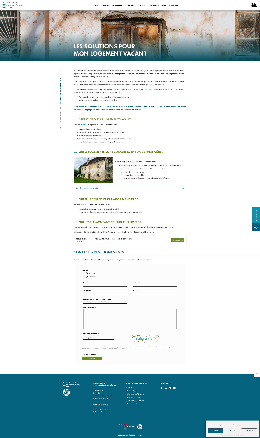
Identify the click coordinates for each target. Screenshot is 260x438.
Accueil (60, 127)
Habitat (60, 109)
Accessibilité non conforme (135, 401)
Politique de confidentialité (237, 435)
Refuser (232, 431)
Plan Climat (148, 89)
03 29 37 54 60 (97, 412)
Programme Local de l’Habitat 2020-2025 (120, 89)
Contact (129, 388)
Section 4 (140, 435)
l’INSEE (82, 124)
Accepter (215, 431)
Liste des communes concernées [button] (87, 188)
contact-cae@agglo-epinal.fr (101, 410)
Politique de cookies (225, 435)
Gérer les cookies (132, 404)
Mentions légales (131, 391)
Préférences (249, 431)
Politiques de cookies (133, 397)
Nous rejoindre (256, 215)
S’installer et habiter (60, 117)
